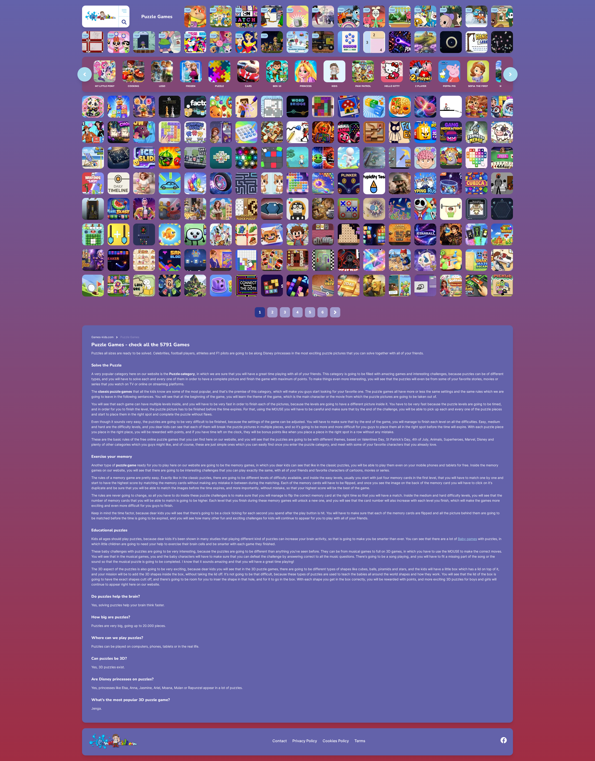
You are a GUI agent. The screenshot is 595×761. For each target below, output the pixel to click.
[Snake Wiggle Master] (400, 209)
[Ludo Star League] (451, 260)
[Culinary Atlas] (400, 107)
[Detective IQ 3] (93, 132)
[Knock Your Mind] (502, 260)
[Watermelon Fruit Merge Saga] (170, 158)
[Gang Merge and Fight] (451, 132)
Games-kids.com (102, 337)
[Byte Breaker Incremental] (118, 260)
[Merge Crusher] (400, 158)
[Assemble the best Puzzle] (349, 260)
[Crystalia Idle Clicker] (195, 183)
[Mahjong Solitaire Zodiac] (425, 260)
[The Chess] (170, 107)
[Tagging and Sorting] (374, 234)
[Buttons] (374, 209)
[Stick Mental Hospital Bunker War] (502, 183)
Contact (279, 740)
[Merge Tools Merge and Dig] (118, 234)
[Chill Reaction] (502, 42)
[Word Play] (170, 132)
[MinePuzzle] (195, 285)
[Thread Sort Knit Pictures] (476, 107)
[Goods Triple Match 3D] (272, 260)
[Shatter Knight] (195, 158)
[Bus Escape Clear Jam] (476, 285)
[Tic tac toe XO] (349, 209)
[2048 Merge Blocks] (349, 285)
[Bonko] (297, 158)
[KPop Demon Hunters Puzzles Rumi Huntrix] (144, 209)
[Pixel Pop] (144, 234)
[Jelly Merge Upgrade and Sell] (221, 260)
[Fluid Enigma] (400, 132)
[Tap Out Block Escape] (374, 107)
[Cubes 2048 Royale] (425, 132)
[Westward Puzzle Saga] (272, 132)
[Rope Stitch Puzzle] (246, 107)
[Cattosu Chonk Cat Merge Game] (118, 132)
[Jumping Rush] (195, 132)
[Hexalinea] (272, 209)
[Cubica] (476, 183)
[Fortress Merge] (476, 132)
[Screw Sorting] (349, 107)
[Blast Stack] (221, 285)
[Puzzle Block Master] (502, 234)
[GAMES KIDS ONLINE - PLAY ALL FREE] (100, 16)
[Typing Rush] (425, 183)
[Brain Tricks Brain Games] (425, 158)
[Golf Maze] (93, 285)
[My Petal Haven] (144, 107)
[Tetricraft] (93, 209)
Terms (359, 740)
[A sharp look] (272, 183)
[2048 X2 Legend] (297, 285)
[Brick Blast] (246, 260)
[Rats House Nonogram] (451, 158)
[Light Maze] (374, 260)
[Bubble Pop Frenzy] (323, 183)
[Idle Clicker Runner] (349, 158)
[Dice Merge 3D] (118, 285)
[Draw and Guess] (425, 285)
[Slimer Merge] (502, 285)
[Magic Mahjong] (93, 260)
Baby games (467, 539)
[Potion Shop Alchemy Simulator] (451, 234)
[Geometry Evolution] (323, 158)
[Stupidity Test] (374, 183)
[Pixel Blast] (118, 209)
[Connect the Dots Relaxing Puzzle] (246, 285)
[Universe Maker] (425, 107)
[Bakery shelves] (144, 260)
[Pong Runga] (400, 42)
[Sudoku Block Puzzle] (246, 209)
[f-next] (335, 312)
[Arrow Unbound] (246, 183)
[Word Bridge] (297, 107)
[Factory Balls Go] (195, 107)
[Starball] (425, 234)
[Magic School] (170, 234)
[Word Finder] (349, 234)
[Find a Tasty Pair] (246, 234)
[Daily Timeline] (118, 183)
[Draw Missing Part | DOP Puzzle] (451, 209)
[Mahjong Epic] (221, 158)
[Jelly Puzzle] (297, 183)
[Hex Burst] (502, 209)
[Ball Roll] (374, 132)
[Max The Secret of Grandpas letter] (400, 260)
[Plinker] (349, 183)
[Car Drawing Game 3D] (170, 183)
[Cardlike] (323, 234)
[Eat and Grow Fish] (144, 132)
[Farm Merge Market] (93, 234)
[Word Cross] (297, 260)
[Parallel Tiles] (272, 158)
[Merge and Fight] (195, 234)
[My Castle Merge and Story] (221, 209)
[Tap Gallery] (476, 158)
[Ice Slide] (144, 158)
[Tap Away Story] (144, 183)
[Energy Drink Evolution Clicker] (170, 285)
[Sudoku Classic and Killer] (118, 158)
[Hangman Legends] (476, 42)
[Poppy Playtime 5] (425, 209)
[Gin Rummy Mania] (502, 158)
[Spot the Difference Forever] (93, 158)
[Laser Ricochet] (400, 234)
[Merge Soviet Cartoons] (221, 234)
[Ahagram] (349, 42)
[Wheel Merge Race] (221, 183)
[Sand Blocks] (170, 260)
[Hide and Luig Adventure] (144, 285)
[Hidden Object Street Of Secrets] (323, 209)
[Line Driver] (451, 107)
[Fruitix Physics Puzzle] (221, 107)
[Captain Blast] (502, 107)
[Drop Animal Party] (118, 107)
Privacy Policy (304, 740)
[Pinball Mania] (349, 132)
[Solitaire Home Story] (451, 285)
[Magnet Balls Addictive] (246, 158)
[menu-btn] (124, 11)
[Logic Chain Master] (246, 132)
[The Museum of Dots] (297, 209)
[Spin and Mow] (425, 42)
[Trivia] (323, 285)
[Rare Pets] (195, 209)
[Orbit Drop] (451, 183)
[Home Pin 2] (221, 132)
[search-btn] (124, 21)
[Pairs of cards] (476, 234)
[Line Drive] (323, 260)
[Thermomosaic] (272, 234)
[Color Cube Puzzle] (323, 107)
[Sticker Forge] (195, 260)
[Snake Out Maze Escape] (476, 260)
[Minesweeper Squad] (400, 183)
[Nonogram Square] (272, 107)
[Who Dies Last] (93, 183)
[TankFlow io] (476, 209)
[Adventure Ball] (374, 158)
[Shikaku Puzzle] (374, 42)
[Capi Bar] (400, 285)
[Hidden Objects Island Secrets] (374, 285)
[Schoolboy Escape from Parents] (297, 234)
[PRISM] (451, 42)
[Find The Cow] (502, 132)
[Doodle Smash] (297, 132)
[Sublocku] (272, 285)
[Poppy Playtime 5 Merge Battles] (170, 209)
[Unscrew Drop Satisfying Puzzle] (93, 107)
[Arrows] (323, 132)
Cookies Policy (336, 740)
